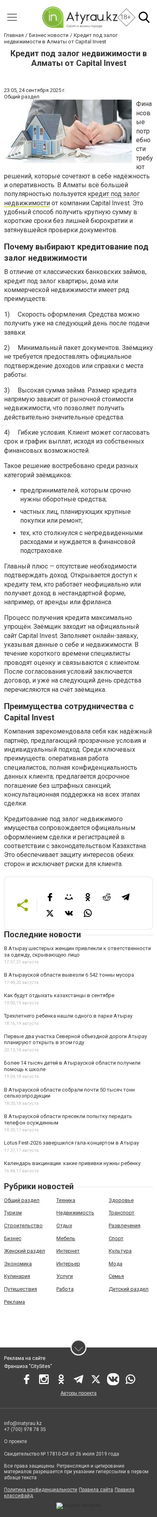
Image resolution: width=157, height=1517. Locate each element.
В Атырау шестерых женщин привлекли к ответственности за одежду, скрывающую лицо (77, 951)
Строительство (23, 1226)
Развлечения (124, 1226)
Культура (120, 1251)
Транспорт (121, 1213)
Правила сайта (96, 1489)
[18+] (79, 17)
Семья (116, 1276)
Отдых (64, 1226)
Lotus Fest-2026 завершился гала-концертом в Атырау (71, 1143)
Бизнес (12, 1238)
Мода (115, 1264)
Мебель (65, 1238)
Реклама (14, 1302)
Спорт (116, 1238)
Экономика (18, 1264)
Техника (65, 1200)
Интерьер (68, 1264)
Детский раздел (129, 1289)
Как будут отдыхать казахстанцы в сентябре (59, 995)
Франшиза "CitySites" (28, 1366)
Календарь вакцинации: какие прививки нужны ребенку (72, 1163)
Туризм (13, 1213)
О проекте (15, 1441)
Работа (65, 1289)
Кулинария (17, 1276)
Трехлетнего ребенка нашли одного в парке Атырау (68, 1016)
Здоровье (121, 1200)
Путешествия (20, 1289)
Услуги (64, 1276)
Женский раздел (24, 1251)
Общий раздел (21, 1200)
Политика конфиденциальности (40, 1489)
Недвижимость (75, 1213)
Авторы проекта (78, 1393)
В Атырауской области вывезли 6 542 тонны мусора (69, 975)
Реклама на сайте (24, 1358)
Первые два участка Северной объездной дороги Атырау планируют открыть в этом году (75, 1039)
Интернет (68, 1251)
